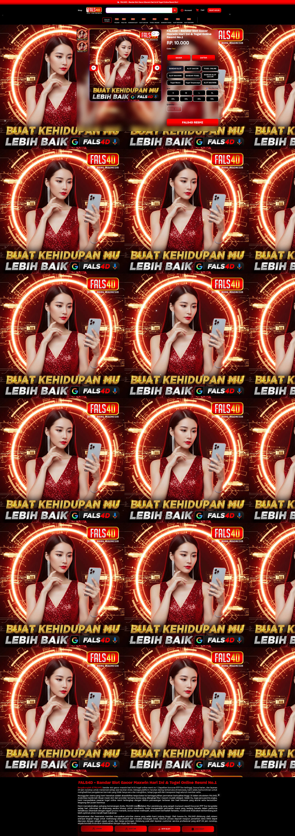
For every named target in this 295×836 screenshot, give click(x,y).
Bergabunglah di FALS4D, (90, 787)
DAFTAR (203, 58)
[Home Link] (94, 10)
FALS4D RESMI (192, 122)
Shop (80, 10)
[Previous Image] (94, 68)
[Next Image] (157, 68)
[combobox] (139, 10)
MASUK (179, 58)
